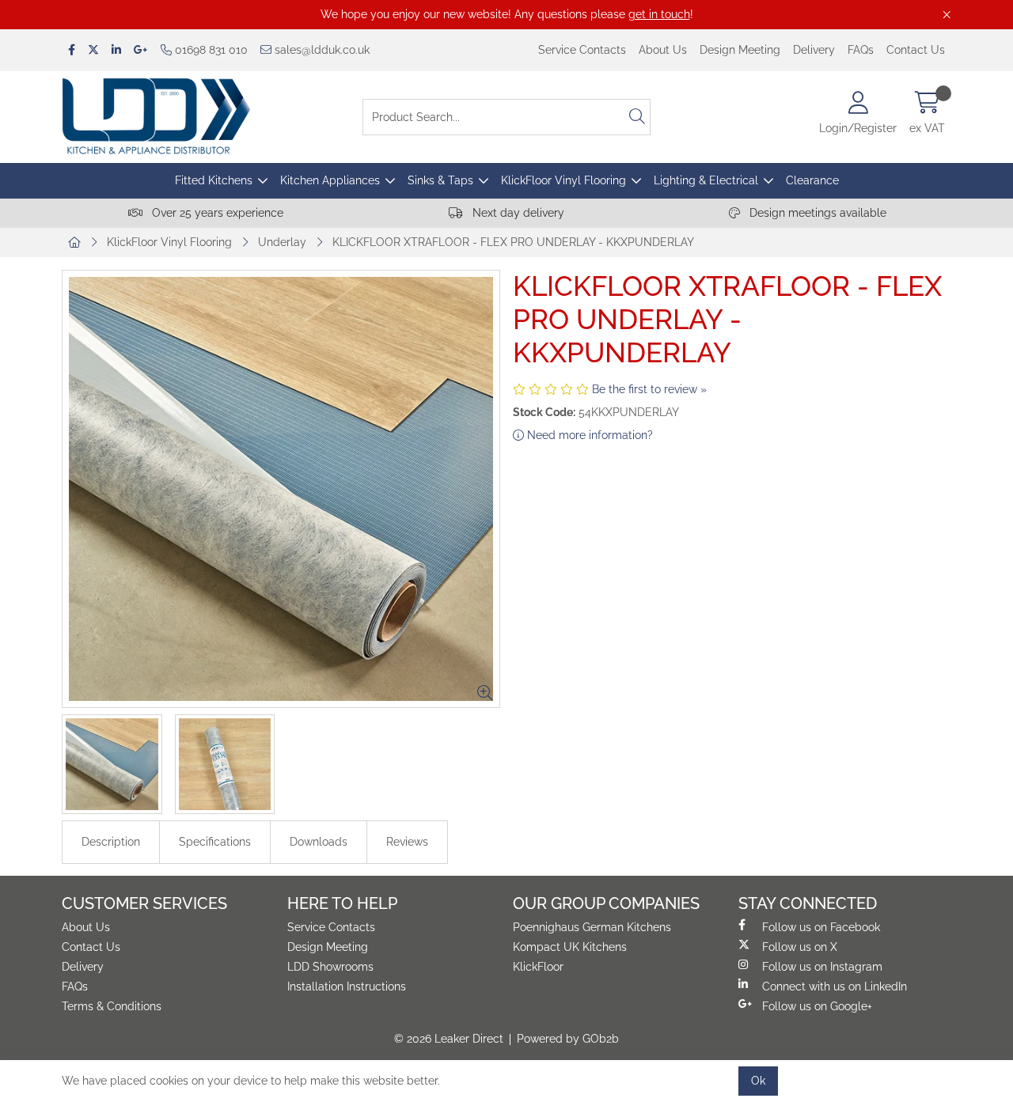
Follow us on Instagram (822, 966)
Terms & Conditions (111, 1006)
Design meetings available (816, 212)
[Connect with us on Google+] (140, 50)
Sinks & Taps (440, 180)
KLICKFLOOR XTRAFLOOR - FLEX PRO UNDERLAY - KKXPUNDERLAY (513, 242)
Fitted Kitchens (213, 180)
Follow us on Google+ (817, 1006)
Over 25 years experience (216, 212)
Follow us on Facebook (821, 927)
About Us (663, 50)
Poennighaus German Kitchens (592, 927)
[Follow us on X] (93, 50)
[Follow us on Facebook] (72, 50)
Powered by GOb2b (568, 1038)
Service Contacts (582, 50)
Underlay (282, 242)
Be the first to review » (649, 389)
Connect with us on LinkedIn (834, 986)
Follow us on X (799, 947)
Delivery (814, 50)
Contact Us (915, 50)
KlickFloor (538, 966)
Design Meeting (740, 50)
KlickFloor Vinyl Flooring (563, 180)
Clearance (812, 180)
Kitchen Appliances (330, 180)
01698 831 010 (210, 50)
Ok (758, 1080)
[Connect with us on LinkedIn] (116, 50)
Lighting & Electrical (706, 180)
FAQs (861, 50)
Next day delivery (516, 212)
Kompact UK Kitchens (570, 947)
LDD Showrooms (330, 966)
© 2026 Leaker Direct (448, 1038)
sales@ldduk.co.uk (320, 50)
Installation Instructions (346, 986)
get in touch (659, 14)
